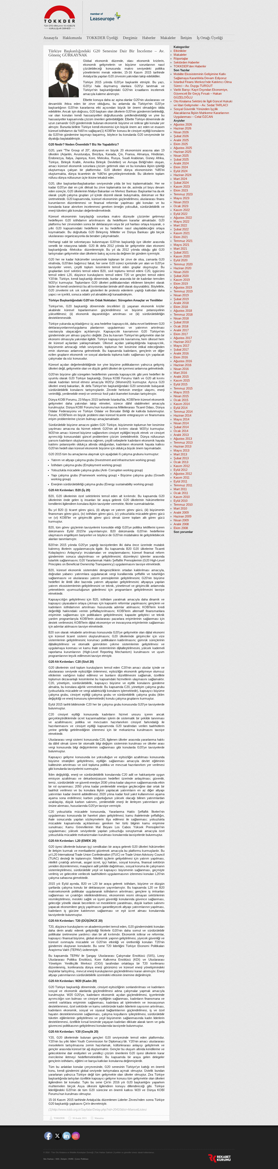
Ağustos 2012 (183, 473)
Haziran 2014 (182, 415)
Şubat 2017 (181, 349)
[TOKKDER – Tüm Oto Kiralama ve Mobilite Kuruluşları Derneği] (59, 16)
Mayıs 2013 (181, 450)
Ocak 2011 (181, 493)
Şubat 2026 (181, 136)
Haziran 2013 (182, 446)
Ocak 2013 (181, 462)
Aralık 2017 (181, 330)
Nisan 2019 (181, 295)
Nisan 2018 (181, 318)
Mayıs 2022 (181, 221)
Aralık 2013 (181, 434)
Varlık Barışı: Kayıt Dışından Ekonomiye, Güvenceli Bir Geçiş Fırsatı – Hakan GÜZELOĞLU (201, 93)
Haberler (148, 38)
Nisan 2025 (181, 155)
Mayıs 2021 (181, 244)
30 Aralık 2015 (79, 1118)
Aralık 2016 (181, 353)
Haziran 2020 (182, 268)
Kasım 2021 (182, 233)
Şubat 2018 (181, 322)
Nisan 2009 (181, 520)
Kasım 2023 (182, 186)
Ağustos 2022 (183, 217)
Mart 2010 (180, 508)
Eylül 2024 (180, 171)
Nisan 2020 (181, 272)
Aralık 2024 (181, 163)
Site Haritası (48, 1159)
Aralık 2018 (181, 303)
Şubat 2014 (181, 427)
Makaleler (168, 38)
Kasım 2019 (182, 279)
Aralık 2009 (181, 512)
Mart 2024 (180, 178)
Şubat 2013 (181, 458)
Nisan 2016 (181, 369)
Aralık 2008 (181, 524)
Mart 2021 (180, 248)
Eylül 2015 (180, 384)
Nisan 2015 (181, 396)
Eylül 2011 (180, 481)
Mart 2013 (180, 454)
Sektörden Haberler (186, 62)
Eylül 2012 (180, 469)
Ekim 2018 (181, 306)
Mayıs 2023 (181, 198)
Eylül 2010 (180, 500)
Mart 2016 (180, 372)
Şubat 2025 (181, 159)
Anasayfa (50, 38)
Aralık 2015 (181, 376)
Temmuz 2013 (183, 442)
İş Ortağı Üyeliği (210, 38)
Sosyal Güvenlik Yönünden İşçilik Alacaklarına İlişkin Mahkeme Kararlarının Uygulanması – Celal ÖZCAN (201, 112)
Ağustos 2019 (183, 287)
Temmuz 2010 (183, 504)
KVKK (71, 1159)
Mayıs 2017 (181, 345)
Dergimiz (130, 38)
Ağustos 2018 (183, 310)
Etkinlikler (180, 50)
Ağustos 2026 (183, 124)
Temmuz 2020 (183, 264)
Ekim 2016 (181, 357)
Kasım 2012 (182, 466)
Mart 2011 (180, 489)
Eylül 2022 (180, 213)
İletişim (186, 38)
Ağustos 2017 (183, 338)
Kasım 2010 (182, 497)
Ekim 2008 (181, 528)
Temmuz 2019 (183, 291)
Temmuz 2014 (183, 411)
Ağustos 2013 (183, 438)
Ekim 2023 (181, 190)
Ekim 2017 (181, 334)
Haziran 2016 (182, 365)
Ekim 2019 (181, 283)
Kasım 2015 (182, 380)
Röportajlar (181, 58)
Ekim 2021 (181, 237)
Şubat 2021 (181, 252)
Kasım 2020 (182, 256)
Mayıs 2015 (181, 392)
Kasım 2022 (182, 210)
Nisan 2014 (181, 423)
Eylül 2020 (180, 260)
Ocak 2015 (181, 400)
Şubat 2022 (181, 229)
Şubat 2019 (181, 299)
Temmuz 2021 (183, 241)
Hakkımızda (72, 38)
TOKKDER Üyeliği (102, 38)
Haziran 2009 (182, 516)
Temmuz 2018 (183, 314)
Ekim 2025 (181, 144)
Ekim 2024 (181, 167)
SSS (57, 1159)
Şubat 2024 (181, 182)
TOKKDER (59, 1118)
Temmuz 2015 (183, 388)
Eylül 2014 (180, 407)
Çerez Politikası (82, 1159)
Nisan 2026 (181, 132)
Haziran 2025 (182, 151)
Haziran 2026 (182, 128)
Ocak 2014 (181, 431)
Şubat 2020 (181, 276)
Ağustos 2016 (183, 361)
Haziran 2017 (182, 341)
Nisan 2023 (181, 202)
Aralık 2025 (181, 140)
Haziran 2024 (182, 175)
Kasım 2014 (182, 404)
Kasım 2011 (181, 477)
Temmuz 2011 (183, 485)
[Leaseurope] (105, 28)
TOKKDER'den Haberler (190, 66)
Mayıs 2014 (181, 419)
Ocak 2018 (181, 326)
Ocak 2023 (181, 206)
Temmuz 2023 (183, 194)
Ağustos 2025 (183, 148)
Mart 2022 (180, 225)
